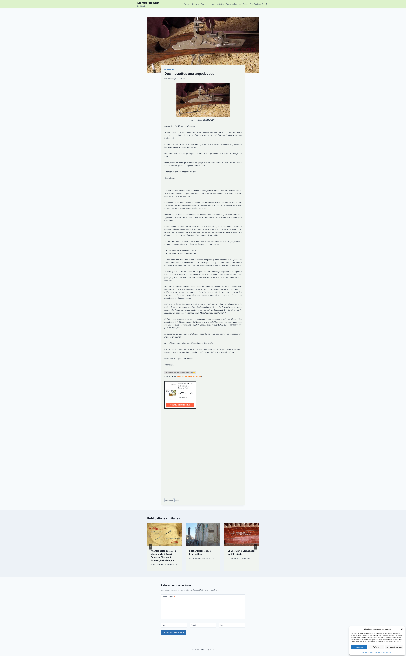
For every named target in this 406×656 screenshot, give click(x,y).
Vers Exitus (243, 4)
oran (177, 500)
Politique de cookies (368, 652)
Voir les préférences (394, 647)
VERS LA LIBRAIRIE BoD (180, 405)
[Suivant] (255, 547)
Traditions (205, 4)
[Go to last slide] (150, 547)
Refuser (376, 647)
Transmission (231, 4)
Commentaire (168, 597)
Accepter (359, 647)
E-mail (194, 625)
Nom (164, 625)
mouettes (169, 500)
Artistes (220, 4)
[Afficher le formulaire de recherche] (267, 4)
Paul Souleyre (171, 79)
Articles (187, 4)
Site (221, 625)
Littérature (169, 69)
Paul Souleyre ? (256, 4)
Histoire (195, 4)
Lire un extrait (182, 397)
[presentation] (164, 534)
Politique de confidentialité (383, 652)
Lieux (213, 4)
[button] (402, 629)
